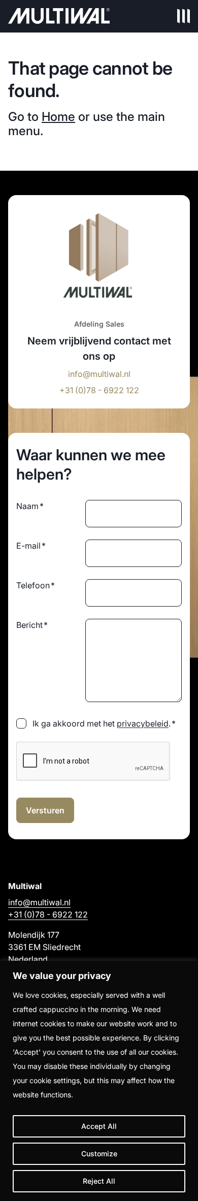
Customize (99, 1153)
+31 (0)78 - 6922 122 (99, 390)
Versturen (45, 810)
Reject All (99, 1181)
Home (58, 116)
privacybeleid (143, 723)
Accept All (99, 1126)
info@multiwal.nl (99, 374)
